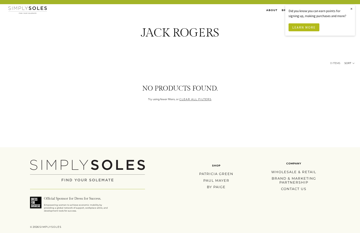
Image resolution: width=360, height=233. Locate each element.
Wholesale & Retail (293, 172)
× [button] (351, 8)
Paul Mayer (216, 180)
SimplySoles (50, 226)
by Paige (216, 187)
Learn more (304, 27)
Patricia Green (216, 174)
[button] (349, 63)
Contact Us (293, 189)
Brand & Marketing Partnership (294, 180)
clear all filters (195, 99)
